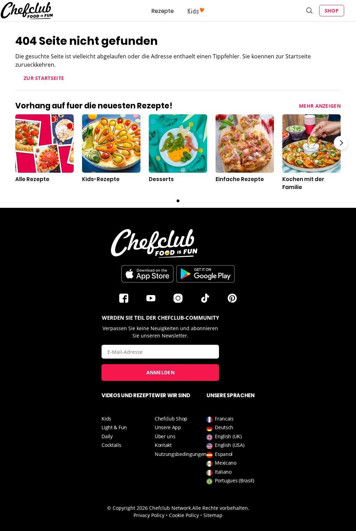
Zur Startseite (44, 78)
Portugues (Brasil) (234, 480)
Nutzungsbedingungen (181, 454)
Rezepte (163, 11)
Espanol (224, 454)
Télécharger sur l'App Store (147, 274)
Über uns (165, 436)
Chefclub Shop (171, 418)
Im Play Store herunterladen (205, 274)
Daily (107, 436)
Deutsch (224, 427)
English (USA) (229, 445)
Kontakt (163, 445)
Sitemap (212, 515)
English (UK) (228, 436)
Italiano (223, 471)
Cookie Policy (184, 515)
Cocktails (111, 445)
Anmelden (160, 372)
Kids (106, 418)
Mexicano (225, 462)
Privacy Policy (149, 515)
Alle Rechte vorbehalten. (220, 508)
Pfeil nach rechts (341, 143)
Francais (224, 418)
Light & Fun (114, 427)
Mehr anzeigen (320, 106)
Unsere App (168, 427)
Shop (332, 10)
